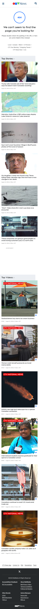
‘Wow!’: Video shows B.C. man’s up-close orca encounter (17, 209)
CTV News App (6, 565)
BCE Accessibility (7, 584)
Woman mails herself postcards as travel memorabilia (16, 364)
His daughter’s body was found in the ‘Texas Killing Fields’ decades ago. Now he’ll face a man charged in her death (18, 177)
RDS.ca (23, 600)
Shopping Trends (25, 47)
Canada (15, 45)
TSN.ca (4, 600)
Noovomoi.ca (24, 597)
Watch (20, 45)
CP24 (3, 595)
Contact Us (16, 565)
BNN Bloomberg (7, 597)
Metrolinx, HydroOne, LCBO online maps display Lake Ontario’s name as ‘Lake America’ (18, 115)
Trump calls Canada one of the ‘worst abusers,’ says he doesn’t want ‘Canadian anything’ (18, 85)
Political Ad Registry (26, 589)
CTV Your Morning (13, 47)
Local (9, 45)
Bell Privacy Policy (26, 584)
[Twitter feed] (19, 571)
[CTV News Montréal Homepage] (19, 4)
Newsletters (28, 565)
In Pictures (27, 45)
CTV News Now (17, 50)
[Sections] (3, 3)
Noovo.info (24, 595)
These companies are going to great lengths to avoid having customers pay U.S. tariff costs (18, 239)
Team (34, 565)
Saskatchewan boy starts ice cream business (17, 318)
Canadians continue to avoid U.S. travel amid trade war (17, 503)
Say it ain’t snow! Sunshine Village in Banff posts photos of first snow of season (18, 146)
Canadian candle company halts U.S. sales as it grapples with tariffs (18, 549)
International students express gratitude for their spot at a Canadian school (19, 457)
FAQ (22, 565)
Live (25, 50)
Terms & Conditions (26, 586)
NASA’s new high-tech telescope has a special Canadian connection (18, 410)
